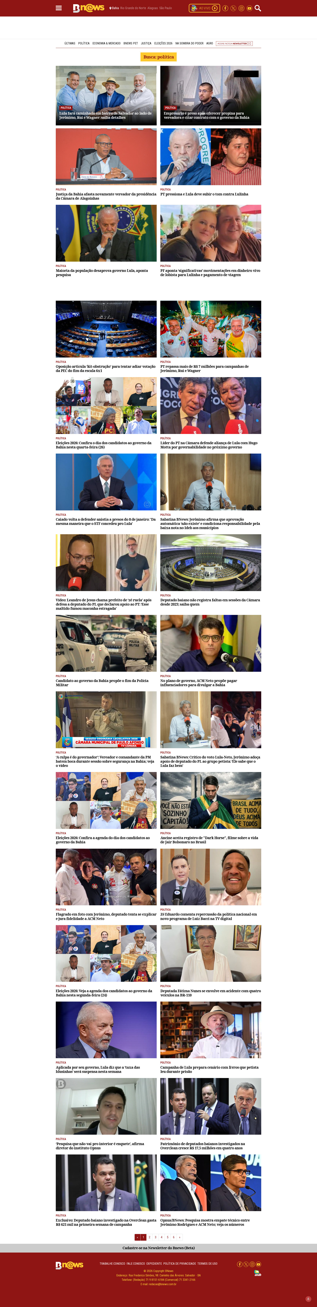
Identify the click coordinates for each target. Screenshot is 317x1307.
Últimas (70, 43)
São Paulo (165, 8)
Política (84, 43)
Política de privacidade (179, 1263)
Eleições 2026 (163, 43)
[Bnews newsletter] (234, 43)
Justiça (146, 43)
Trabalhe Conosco (112, 1263)
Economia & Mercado (106, 43)
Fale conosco (136, 1263)
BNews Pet (130, 43)
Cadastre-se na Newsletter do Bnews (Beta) (159, 1247)
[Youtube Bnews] (249, 8)
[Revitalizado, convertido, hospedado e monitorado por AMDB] (257, 1273)
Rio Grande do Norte (133, 8)
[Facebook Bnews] (226, 8)
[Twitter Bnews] (234, 8)
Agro (209, 43)
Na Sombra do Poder (189, 43)
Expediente (154, 1263)
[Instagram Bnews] (242, 8)
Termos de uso (207, 1263)
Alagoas (152, 8)
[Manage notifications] (308, 1299)
